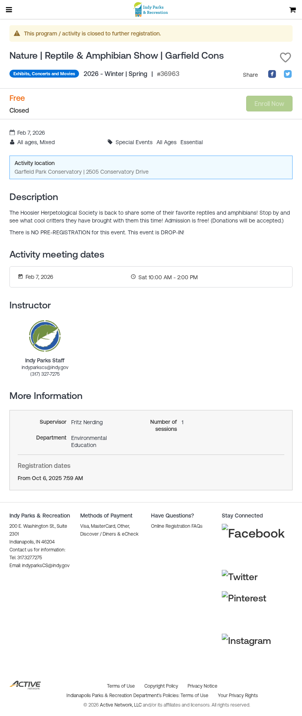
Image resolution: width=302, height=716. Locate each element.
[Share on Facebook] (272, 76)
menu (9, 9)
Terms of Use (194, 695)
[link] (45, 336)
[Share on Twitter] (288, 76)
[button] (285, 57)
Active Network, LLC (121, 705)
